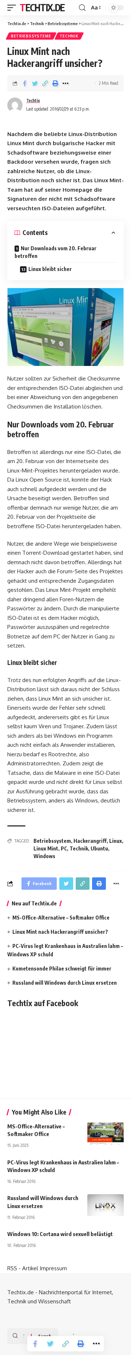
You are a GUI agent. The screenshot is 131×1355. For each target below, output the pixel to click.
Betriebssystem (52, 841)
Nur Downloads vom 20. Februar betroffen (55, 252)
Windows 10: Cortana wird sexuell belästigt (60, 1234)
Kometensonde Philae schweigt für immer (61, 968)
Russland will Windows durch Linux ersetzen (64, 983)
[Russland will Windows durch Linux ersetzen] (105, 1205)
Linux (115, 841)
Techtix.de (42, 7)
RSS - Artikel (22, 1268)
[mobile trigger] (13, 7)
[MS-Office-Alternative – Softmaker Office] (105, 1133)
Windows (44, 856)
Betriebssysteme (31, 36)
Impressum (53, 1268)
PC (64, 848)
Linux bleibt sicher (50, 269)
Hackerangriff (90, 841)
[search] (82, 7)
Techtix (33, 100)
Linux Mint (45, 848)
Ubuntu (99, 848)
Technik (69, 36)
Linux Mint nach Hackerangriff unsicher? (60, 932)
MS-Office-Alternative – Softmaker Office (61, 917)
